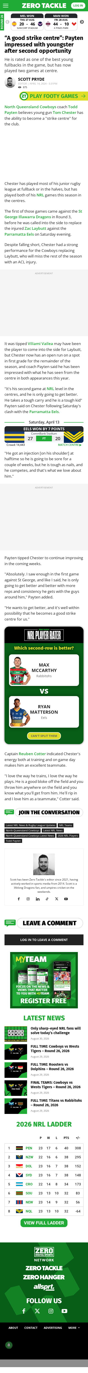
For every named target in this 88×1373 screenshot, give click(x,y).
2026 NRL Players (68, 835)
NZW (29, 1157)
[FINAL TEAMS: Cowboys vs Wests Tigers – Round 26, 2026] (16, 1088)
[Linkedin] (39, 899)
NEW (29, 1202)
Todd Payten (13, 840)
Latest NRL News (53, 830)
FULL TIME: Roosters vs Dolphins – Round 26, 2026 (52, 1066)
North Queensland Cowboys (30, 106)
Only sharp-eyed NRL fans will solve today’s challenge (56, 1030)
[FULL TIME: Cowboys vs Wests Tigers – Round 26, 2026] (16, 1052)
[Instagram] (30, 899)
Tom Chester (64, 112)
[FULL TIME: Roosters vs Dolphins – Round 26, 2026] (16, 1070)
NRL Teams (65, 825)
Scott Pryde (31, 79)
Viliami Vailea (40, 343)
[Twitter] (37, 1311)
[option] (27, 22)
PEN (29, 1148)
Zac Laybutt (35, 228)
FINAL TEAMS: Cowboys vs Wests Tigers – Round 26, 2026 (56, 1084)
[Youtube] (68, 899)
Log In (78, 5)
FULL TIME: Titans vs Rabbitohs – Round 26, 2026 (56, 1102)
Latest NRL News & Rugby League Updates (30, 825)
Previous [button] (7, 22)
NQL (29, 1211)
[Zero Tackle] (44, 5)
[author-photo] (44, 874)
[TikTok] (49, 899)
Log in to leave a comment (44, 940)
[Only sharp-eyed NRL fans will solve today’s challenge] (16, 1034)
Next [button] (82, 22)
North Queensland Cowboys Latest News (30, 835)
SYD (29, 1175)
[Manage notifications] (8, 1345)
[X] (58, 899)
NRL (40, 195)
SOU (29, 1193)
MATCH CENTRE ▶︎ (70, 445)
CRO (29, 1184)
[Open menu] (5, 5)
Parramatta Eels (19, 234)
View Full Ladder (44, 1223)
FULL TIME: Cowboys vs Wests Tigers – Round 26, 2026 (55, 1048)
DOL (29, 1166)
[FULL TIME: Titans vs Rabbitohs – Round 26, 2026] (16, 1106)
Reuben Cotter (32, 753)
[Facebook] (20, 899)
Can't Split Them (44, 736)
